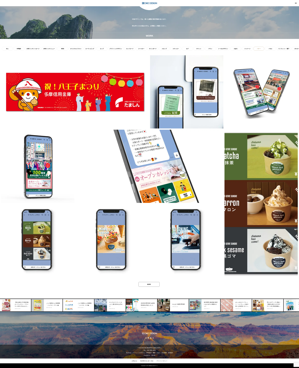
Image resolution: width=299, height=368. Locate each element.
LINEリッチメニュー (49, 48)
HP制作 (19, 48)
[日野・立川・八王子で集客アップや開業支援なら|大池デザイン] (149, 3)
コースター (141, 48)
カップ (102, 48)
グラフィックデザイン (116, 48)
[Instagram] (146, 338)
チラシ (210, 48)
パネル (270, 48)
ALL (7, 48)
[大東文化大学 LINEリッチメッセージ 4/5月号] (186, 92)
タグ (187, 48)
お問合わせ (134, 361)
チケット (198, 48)
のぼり (236, 48)
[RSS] (153, 338)
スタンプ (164, 48)
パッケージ (247, 48)
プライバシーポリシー (161, 361)
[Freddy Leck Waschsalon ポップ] (261, 203)
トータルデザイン (223, 48)
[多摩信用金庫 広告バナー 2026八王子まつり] (75, 92)
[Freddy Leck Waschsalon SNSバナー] (37, 240)
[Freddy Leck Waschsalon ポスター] (186, 240)
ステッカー (176, 48)
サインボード (153, 48)
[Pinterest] (150, 338)
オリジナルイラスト (76, 48)
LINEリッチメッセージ (33, 48)
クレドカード (129, 48)
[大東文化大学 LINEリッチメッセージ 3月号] (37, 166)
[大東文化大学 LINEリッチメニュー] (149, 166)
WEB (62, 48)
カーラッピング (89, 48)
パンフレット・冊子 (283, 48)
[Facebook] (148, 338)
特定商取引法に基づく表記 (146, 361)
